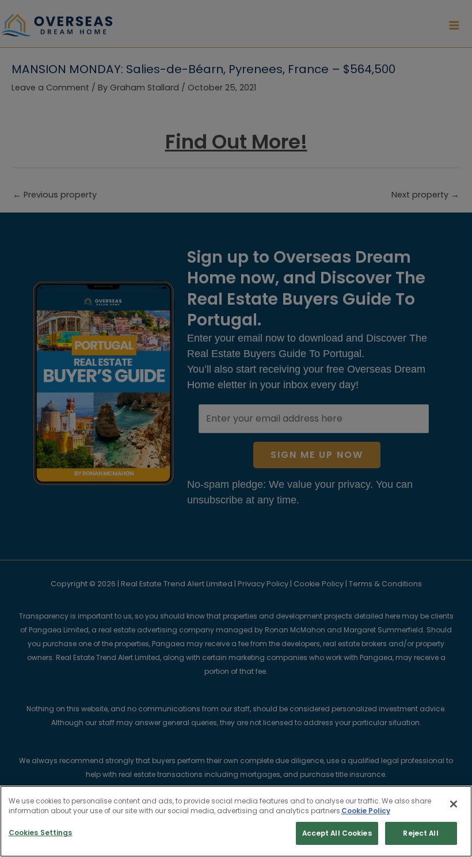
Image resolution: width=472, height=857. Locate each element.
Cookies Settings (41, 832)
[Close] (453, 804)
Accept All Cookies (337, 833)
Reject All (420, 833)
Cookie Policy (365, 811)
